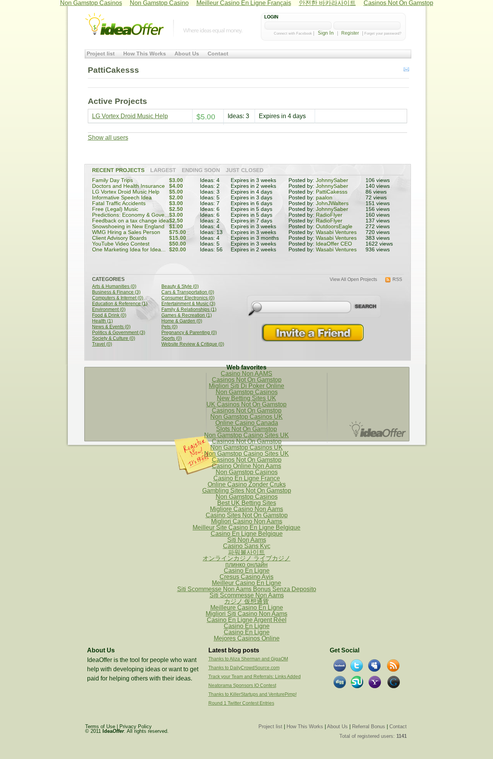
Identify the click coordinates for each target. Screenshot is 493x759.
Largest (163, 170)
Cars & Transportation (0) (187, 292)
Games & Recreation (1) (186, 315)
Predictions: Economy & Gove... (130, 215)
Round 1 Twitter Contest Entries (241, 703)
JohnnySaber (332, 180)
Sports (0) (171, 338)
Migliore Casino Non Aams (246, 509)
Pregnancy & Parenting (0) (189, 332)
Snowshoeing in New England (128, 226)
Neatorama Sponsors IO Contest (242, 685)
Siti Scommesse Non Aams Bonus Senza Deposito (246, 589)
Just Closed (244, 170)
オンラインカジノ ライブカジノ (246, 558)
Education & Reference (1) (120, 303)
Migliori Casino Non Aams (246, 521)
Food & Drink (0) (109, 315)
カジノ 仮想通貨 (246, 601)
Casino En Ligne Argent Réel (247, 620)
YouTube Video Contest (120, 244)
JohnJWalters (332, 203)
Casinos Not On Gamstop (247, 379)
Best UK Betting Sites (246, 503)
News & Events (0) (111, 326)
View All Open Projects (353, 279)
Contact (218, 54)
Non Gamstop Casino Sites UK (246, 435)
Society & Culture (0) (113, 338)
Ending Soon (201, 170)
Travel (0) (102, 344)
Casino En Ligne (247, 570)
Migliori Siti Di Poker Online (246, 386)
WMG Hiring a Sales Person (126, 232)
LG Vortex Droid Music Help (130, 116)
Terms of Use (100, 726)
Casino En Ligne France (246, 478)
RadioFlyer (329, 215)
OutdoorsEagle (334, 226)
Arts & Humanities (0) (114, 286)
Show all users (108, 137)
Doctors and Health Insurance (128, 186)
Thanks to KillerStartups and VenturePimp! (252, 694)
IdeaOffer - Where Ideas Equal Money (124, 24)
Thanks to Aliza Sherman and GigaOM (248, 659)
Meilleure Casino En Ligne (246, 607)
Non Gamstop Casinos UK (246, 416)
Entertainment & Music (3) (188, 303)
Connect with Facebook (293, 33)
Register (350, 33)
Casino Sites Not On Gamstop (247, 515)
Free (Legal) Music (115, 209)
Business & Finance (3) (116, 292)
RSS (397, 279)
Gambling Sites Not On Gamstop (246, 490)
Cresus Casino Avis (246, 576)
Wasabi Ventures (336, 232)
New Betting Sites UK (246, 398)
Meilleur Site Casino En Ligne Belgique (246, 527)
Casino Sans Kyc (246, 546)
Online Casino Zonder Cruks (247, 484)
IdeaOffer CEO (334, 244)
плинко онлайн (246, 564)
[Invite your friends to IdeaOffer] (314, 332)
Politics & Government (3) (118, 332)
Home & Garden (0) (181, 321)
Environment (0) (109, 309)
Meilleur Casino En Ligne (246, 583)
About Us (186, 54)
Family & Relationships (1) (188, 309)
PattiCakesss (331, 192)
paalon (324, 198)
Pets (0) (169, 326)
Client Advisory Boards (119, 238)
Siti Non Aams (246, 540)
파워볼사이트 (246, 552)
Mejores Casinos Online (247, 638)
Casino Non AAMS (246, 373)
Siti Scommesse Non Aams (247, 595)
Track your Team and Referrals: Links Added (254, 676)
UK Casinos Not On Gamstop (246, 404)
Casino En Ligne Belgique (247, 533)
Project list (101, 54)
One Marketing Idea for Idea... (129, 249)
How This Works (144, 54)
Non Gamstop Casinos (247, 392)
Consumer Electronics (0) (188, 298)
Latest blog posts (233, 650)
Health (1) (102, 321)
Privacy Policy (135, 726)
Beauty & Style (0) (180, 286)
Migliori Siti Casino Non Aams (246, 613)
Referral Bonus (368, 726)
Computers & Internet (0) (117, 298)
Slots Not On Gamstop (246, 429)
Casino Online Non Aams (246, 466)
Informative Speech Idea (122, 198)
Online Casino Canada (246, 423)
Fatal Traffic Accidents (119, 203)
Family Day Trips (112, 180)
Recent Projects (118, 170)
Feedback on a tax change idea (130, 221)
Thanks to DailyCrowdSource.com (244, 667)
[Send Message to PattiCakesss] (406, 70)
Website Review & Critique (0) (192, 344)
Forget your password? (382, 33)
